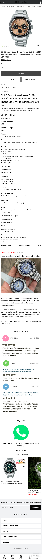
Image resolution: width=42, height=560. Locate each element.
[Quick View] (24, 462)
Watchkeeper (23, 548)
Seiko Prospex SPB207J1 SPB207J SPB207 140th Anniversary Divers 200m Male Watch (13, 482)
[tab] (21, 520)
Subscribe (35, 508)
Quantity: (4, 64)
